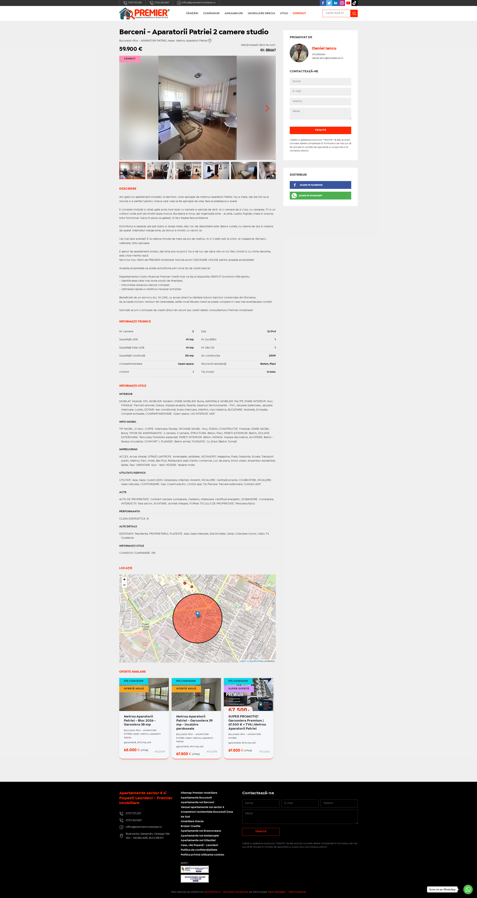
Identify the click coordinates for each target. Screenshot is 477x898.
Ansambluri (234, 13)
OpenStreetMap (256, 660)
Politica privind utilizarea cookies (202, 855)
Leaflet (242, 660)
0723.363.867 (161, 2)
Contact (299, 13)
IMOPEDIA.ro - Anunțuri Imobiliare (226, 892)
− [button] (124, 585)
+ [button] (124, 579)
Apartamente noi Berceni (197, 802)
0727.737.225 (135, 2)
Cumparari (211, 13)
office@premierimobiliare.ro (198, 2)
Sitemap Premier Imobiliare (199, 793)
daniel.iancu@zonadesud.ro (327, 58)
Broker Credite (190, 826)
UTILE (284, 13)
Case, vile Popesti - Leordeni (199, 845)
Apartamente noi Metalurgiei (200, 836)
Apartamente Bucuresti (196, 798)
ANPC (184, 863)
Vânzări (192, 13)
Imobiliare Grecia (261, 13)
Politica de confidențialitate (199, 850)
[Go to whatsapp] (468, 889)
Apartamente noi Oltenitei (198, 840)
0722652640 (318, 54)
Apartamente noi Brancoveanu (201, 831)
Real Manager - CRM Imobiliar (287, 892)
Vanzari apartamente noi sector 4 (202, 807)
